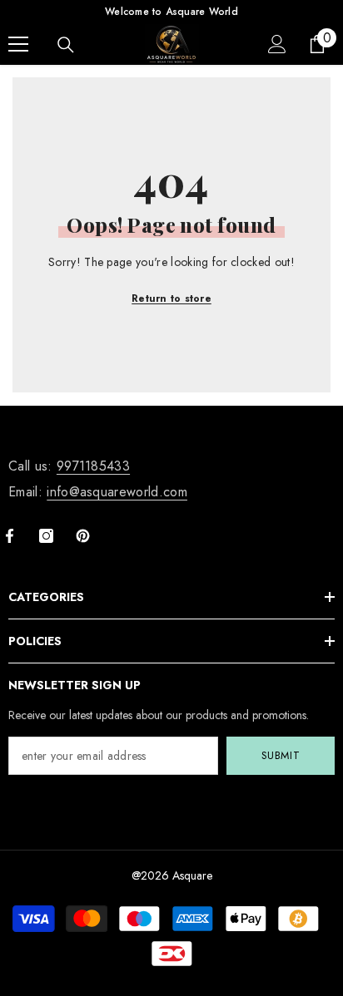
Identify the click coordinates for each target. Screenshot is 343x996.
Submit (281, 755)
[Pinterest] (83, 536)
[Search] (66, 45)
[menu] (18, 44)
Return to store (171, 298)
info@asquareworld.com (117, 491)
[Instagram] (46, 536)
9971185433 (93, 466)
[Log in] (277, 44)
